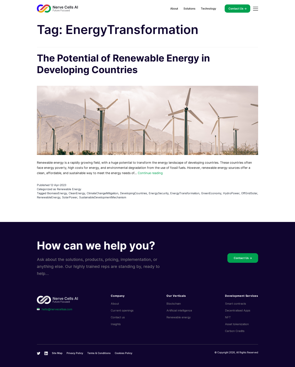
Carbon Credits (234, 331)
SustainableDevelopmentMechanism (102, 197)
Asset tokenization (237, 324)
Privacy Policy (75, 353)
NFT (228, 317)
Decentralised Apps (237, 310)
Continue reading (150, 173)
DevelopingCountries (133, 193)
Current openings (122, 310)
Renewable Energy (69, 189)
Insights (116, 324)
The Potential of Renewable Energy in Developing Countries (123, 63)
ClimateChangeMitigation (102, 193)
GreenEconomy (211, 193)
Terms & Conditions (99, 353)
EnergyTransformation (184, 193)
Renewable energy (178, 317)
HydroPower (231, 193)
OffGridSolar (249, 193)
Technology (208, 8)
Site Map (57, 353)
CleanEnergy (77, 193)
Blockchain (173, 303)
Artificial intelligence (179, 310)
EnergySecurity (158, 193)
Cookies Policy (123, 353)
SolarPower (69, 197)
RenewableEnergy (48, 197)
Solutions (189, 8)
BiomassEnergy (57, 193)
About (174, 8)
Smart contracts (235, 303)
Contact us (118, 317)
